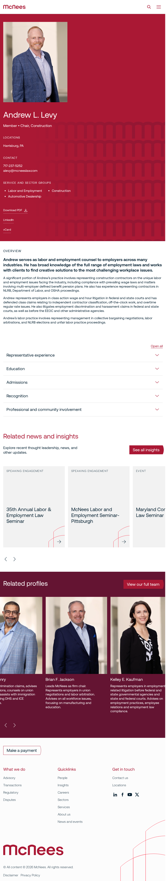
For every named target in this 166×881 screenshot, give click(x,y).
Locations (119, 785)
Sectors (63, 800)
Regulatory (10, 792)
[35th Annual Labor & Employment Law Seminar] (34, 506)
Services (64, 807)
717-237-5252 (12, 166)
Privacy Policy (30, 875)
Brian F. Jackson (18, 679)
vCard (7, 229)
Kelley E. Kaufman (85, 679)
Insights (63, 785)
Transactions (12, 785)
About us (64, 814)
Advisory (9, 778)
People (62, 778)
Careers (63, 792)
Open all (157, 346)
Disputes (9, 800)
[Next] (14, 559)
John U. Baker (145, 679)
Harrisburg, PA (13, 146)
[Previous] (6, 559)
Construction (61, 191)
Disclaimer (10, 875)
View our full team (143, 584)
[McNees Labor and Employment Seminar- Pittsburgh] (99, 506)
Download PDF (12, 210)
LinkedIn (8, 219)
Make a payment (22, 750)
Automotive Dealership (24, 196)
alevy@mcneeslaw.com (20, 171)
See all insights (146, 449)
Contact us (120, 778)
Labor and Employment (25, 191)
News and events (70, 822)
